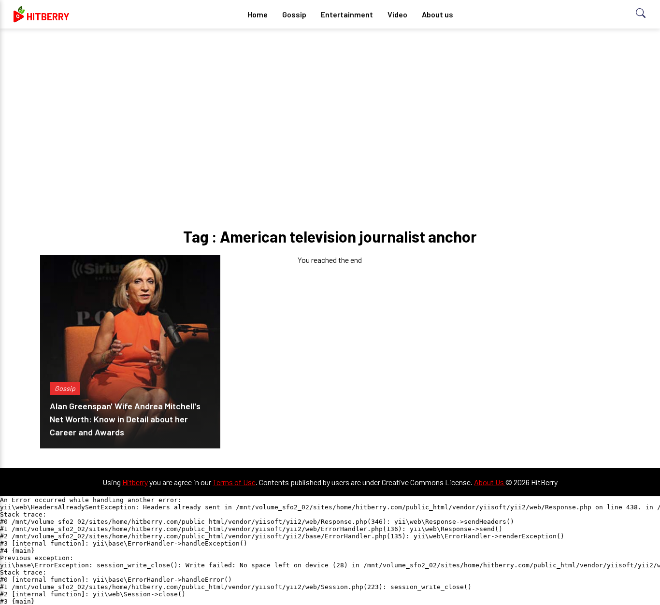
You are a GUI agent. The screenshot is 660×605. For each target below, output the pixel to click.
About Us (489, 482)
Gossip (294, 14)
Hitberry (135, 482)
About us (437, 14)
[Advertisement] (330, 111)
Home (257, 14)
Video (397, 14)
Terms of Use (234, 482)
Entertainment (347, 14)
